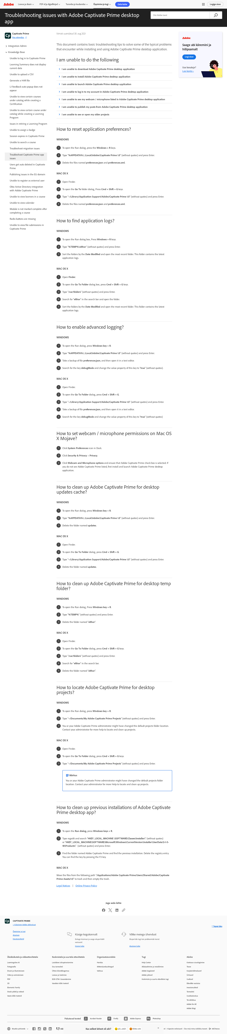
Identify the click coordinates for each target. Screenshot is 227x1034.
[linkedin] (50, 1028)
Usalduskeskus (192, 996)
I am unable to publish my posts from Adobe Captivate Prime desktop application (105, 106)
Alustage (16, 935)
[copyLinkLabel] (123, 911)
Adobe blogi (191, 1008)
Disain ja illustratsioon (15, 971)
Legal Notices (63, 885)
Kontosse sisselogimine (195, 962)
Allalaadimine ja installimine (153, 967)
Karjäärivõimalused (194, 971)
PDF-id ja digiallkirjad (49, 4)
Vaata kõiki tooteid (14, 996)
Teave (189, 967)
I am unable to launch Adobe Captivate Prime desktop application (96, 84)
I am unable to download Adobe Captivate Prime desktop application (98, 69)
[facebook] (34, 1028)
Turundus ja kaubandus (75, 4)
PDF (8, 979)
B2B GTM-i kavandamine (61, 979)
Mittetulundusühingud (105, 967)
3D (8, 983)
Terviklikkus (191, 1000)
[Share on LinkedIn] (117, 911)
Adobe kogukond (148, 971)
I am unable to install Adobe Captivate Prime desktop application (96, 76)
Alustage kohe (134, 946)
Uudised (190, 979)
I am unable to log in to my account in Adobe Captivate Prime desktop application (105, 91)
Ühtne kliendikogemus (60, 971)
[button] (203, 4)
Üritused (190, 975)
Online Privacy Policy (86, 885)
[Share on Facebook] (103, 911)
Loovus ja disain (25, 4)
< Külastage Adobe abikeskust (24, 925)
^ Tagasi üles (217, 926)
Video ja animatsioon (15, 975)
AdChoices (216, 1029)
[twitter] (44, 1028)
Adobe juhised (147, 975)
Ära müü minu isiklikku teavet (195, 1029)
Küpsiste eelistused (174, 1029)
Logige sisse (215, 4)
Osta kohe (122, 4)
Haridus (100, 962)
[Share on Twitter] (110, 911)
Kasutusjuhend (18, 939)
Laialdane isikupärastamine (62, 962)
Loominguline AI (13, 962)
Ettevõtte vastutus (193, 983)
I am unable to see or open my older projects (85, 114)
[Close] (158, 1028)
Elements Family (13, 987)
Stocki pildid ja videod (15, 992)
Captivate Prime (20, 33)
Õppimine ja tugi (100, 4)
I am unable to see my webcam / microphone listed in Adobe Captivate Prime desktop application (113, 99)
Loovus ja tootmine (59, 975)
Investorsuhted (192, 987)
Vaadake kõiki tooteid (60, 983)
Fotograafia (11, 967)
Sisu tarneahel (57, 967)
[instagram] (39, 1028)
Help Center (146, 962)
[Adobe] (8, 4)
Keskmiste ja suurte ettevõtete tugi (155, 979)
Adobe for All (191, 1004)
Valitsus (100, 971)
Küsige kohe (79, 946)
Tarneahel (190, 992)
